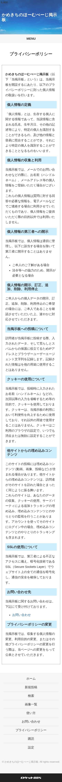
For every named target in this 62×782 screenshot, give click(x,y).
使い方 (31, 713)
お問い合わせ (21, 615)
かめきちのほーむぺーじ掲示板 (21, 761)
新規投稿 (31, 687)
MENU (31, 38)
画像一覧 (31, 704)
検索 (31, 695)
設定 (31, 747)
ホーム (31, 678)
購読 (31, 738)
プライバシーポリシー (31, 730)
